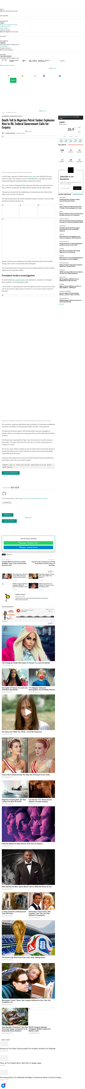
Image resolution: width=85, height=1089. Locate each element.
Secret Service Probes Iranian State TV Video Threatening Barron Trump (71, 207)
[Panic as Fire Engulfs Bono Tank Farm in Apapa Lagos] (42, 1058)
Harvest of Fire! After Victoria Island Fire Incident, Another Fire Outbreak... (28, 1049)
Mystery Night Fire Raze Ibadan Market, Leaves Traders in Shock (70, 293)
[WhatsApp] (75, 61)
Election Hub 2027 (64, 218)
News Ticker (63, 277)
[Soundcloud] (24, 602)
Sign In (18, 80)
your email (3, 36)
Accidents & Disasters (11, 112)
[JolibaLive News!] (3, 133)
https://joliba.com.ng (19, 596)
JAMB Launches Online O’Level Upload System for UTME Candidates (71, 272)
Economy (62, 248)
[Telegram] (27, 602)
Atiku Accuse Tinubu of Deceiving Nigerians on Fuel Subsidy (70, 251)
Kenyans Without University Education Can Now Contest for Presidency (71, 214)
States (19, 116)
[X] (33, 602)
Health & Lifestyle (64, 241)
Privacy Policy (4, 28)
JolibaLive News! (10, 133)
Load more (61, 304)
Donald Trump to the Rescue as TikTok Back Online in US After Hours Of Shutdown (43, 563)
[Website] (36, 602)
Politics (62, 234)
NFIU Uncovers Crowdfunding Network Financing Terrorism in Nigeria (71, 258)
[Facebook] (77, 61)
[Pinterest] (21, 602)
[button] (82, 78)
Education (62, 270)
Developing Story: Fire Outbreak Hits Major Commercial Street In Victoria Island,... (31, 1077)
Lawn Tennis (63, 197)
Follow (71, 148)
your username (4, 15)
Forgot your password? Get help (8, 24)
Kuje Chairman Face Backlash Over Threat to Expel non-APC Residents (70, 237)
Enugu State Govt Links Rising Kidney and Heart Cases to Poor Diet (71, 244)
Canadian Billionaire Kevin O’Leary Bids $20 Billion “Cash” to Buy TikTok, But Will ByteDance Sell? (14, 563)
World (61, 204)
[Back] (0, 7)
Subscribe (79, 158)
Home (3, 112)
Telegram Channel (32, 547)
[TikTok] (30, 602)
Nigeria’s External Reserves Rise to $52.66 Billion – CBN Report (70, 286)
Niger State (5, 185)
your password (4, 21)
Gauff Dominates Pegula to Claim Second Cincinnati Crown (70, 200)
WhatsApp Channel (32, 543)
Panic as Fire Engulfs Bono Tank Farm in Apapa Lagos (20, 1063)
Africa (61, 211)
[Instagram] (79, 61)
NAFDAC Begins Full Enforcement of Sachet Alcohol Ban (71, 301)
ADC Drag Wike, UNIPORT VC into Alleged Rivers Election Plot (69, 279)
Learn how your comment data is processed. (35, 498)
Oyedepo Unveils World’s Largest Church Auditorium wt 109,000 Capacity (70, 229)
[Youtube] (83, 61)
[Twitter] (81, 61)
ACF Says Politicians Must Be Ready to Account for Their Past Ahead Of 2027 (71, 221)
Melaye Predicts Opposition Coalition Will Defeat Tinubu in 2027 (71, 265)
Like (62, 148)
